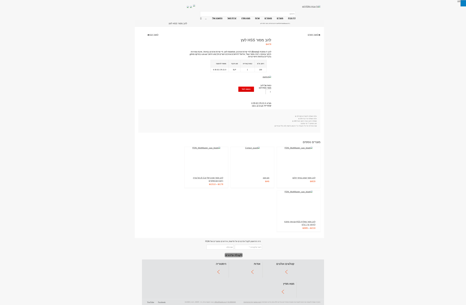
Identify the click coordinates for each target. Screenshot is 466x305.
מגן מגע (266, 178)
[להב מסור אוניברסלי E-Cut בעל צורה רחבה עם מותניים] (206, 158)
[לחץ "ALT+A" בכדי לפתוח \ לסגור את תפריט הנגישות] (463, 3)
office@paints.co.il (221, 302)
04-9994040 (232, 302)
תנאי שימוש (257, 302)
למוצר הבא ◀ (152, 35)
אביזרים (260, 106)
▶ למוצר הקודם (314, 35)
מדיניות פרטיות (248, 302)
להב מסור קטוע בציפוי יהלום (303, 178)
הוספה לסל (246, 89)
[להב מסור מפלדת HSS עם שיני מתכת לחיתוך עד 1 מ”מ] (298, 202)
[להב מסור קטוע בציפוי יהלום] (298, 158)
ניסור (254, 106)
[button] (201, 18)
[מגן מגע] (252, 158)
